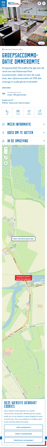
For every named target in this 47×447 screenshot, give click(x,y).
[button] (23, 279)
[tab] (41, 43)
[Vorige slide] (3, 23)
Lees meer (6, 87)
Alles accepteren (23, 427)
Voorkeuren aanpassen (23, 440)
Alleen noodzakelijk (23, 434)
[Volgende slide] (44, 23)
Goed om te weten (20, 132)
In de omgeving (17, 141)
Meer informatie (19, 124)
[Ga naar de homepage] (14, 3)
